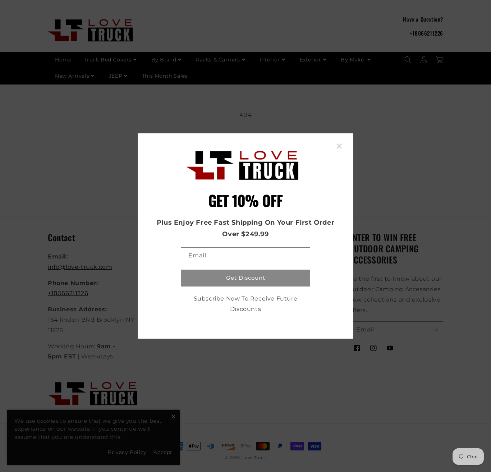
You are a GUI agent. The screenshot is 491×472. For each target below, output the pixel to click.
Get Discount (245, 277)
